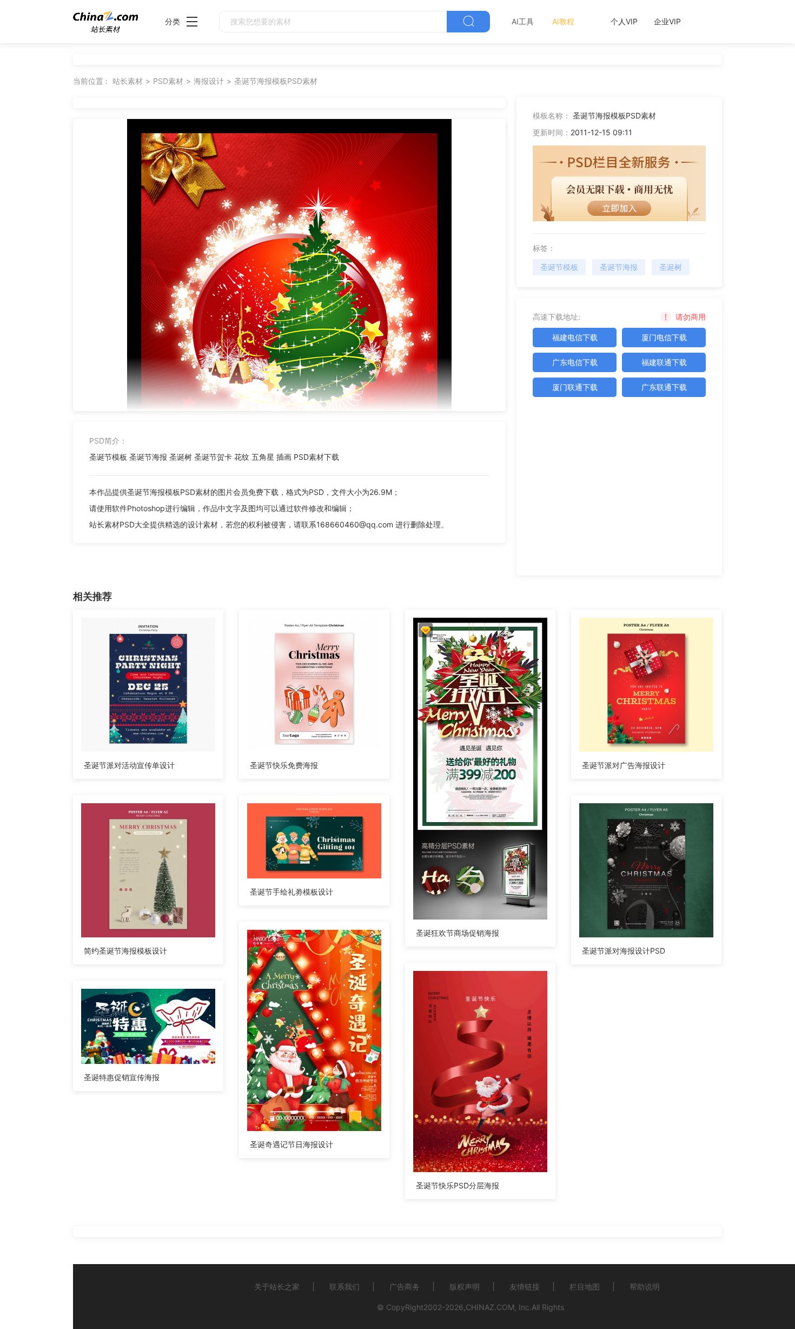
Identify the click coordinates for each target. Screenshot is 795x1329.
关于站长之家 (277, 1286)
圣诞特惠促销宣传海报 (122, 1077)
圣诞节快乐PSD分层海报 (457, 1185)
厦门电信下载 (664, 337)
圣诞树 (670, 267)
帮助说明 (645, 1286)
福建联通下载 (664, 362)
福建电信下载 (575, 337)
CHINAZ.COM (490, 1307)
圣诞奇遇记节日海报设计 (291, 1144)
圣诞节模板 (559, 267)
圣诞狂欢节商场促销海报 (457, 932)
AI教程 (563, 21)
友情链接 (524, 1286)
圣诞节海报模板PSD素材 (275, 80)
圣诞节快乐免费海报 (284, 765)
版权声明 (464, 1286)
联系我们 (344, 1286)
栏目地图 (584, 1286)
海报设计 (209, 80)
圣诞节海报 (619, 267)
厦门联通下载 (575, 387)
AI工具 (523, 21)
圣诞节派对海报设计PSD (623, 950)
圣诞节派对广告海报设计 (623, 765)
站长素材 (127, 80)
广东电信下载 (575, 362)
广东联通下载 (664, 387)
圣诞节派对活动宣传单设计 (129, 765)
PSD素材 (168, 80)
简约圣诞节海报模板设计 (125, 950)
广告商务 (404, 1286)
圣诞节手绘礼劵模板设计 (291, 891)
